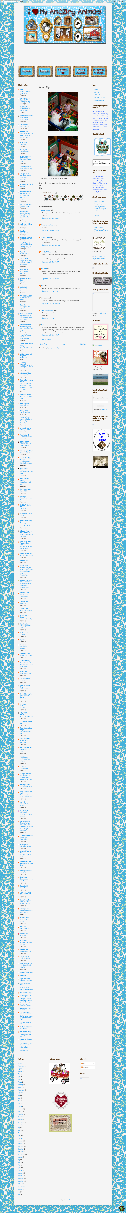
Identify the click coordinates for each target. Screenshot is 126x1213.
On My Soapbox (24, 254)
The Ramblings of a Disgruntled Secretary (26, 862)
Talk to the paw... (24, 593)
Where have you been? (26, 716)
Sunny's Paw (23, 877)
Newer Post (43, 344)
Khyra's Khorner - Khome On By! (25, 99)
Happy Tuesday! (24, 338)
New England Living (25, 1031)
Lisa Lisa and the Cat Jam (26, 722)
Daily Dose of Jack (25, 373)
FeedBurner (104, 409)
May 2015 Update (25, 453)
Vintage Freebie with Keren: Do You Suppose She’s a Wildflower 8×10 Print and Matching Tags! (26, 571)
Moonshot (23, 144)
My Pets (96, 92)
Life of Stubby (24, 956)
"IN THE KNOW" (24, 442)
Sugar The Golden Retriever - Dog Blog (26, 979)
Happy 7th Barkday (25, 673)
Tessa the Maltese (25, 1005)
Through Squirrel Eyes (26, 972)
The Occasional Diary (26, 554)
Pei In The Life (24, 270)
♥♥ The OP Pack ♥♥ (47, 252)
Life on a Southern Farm (25, 1023)
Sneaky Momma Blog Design (26, 729)
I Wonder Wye (24, 602)
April (19, 1077)
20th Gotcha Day (25, 412)
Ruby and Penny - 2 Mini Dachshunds (25, 532)
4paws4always (24, 844)
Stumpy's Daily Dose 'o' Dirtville (26, 381)
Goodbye (22, 635)
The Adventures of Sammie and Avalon (25, 325)
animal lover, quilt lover (26, 451)
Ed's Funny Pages (25, 654)
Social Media (23, 226)
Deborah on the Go (26, 747)
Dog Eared (23, 645)
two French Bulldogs (26, 224)
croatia (22, 895)
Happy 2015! (23, 491)
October (20, 1071)
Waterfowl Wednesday (26, 619)
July (19, 1095)
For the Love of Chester (24, 616)
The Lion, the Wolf (25, 206)
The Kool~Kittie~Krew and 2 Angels (26, 1027)
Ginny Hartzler (45, 210)
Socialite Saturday (25, 405)
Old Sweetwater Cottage (24, 479)
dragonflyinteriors (25, 900)
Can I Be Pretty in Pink (25, 506)
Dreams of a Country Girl (26, 521)
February (20, 1085)
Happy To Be (23, 640)
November (21, 1117)
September (21, 1066)
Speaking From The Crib (25, 1035)
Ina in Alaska (23, 975)
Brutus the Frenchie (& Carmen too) (26, 836)
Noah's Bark (23, 941)
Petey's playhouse (25, 785)
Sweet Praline (24, 410)
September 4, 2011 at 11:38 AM (51, 304)
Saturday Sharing (25, 102)
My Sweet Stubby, (25, 958)
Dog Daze (22, 704)
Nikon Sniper (23, 142)
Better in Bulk (24, 1047)
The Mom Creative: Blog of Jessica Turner (26, 988)
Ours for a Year (24, 624)
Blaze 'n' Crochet (25, 243)
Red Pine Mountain (25, 192)
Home (63, 344)
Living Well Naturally (26, 1044)
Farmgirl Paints (24, 259)
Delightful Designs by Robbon (26, 714)
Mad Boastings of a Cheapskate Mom (25, 822)
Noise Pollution (24, 357)
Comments (86, 1067)
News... (21, 865)
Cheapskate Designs (25, 870)
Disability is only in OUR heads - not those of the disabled (26, 664)
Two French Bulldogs (47, 310)
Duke (42, 286)
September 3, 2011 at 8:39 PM (51, 245)
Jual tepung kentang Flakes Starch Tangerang (25, 177)
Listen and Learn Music (25, 984)
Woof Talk (23, 767)
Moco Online (23, 927)
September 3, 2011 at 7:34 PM (50, 231)
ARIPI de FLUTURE (25, 893)
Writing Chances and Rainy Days (26, 355)
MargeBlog (23, 252)
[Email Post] (55, 193)
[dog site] (101, 311)
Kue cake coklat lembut (26, 555)
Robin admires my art (26, 846)
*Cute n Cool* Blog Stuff (25, 279)
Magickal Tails (24, 949)
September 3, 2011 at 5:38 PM (50, 218)
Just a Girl (23, 802)
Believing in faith (24, 909)
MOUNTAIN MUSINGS (26, 185)
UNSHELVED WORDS (26, 238)
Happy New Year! (24, 233)
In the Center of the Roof (26, 792)
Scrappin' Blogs (24, 174)
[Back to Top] (122, 1209)
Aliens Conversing (25, 928)
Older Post (83, 344)
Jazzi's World (23, 287)
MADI (21, 89)
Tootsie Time (23, 149)
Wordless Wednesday (26, 437)
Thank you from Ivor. (26, 126)
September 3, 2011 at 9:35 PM (50, 262)
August (20, 1063)
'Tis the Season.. (24, 151)
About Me (97, 95)
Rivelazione (23, 680)
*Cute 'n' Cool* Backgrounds (24, 811)
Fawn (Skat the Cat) (47, 325)
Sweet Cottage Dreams (24, 469)
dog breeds (102, 313)
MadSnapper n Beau (47, 225)
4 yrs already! (24, 769)
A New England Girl (25, 996)
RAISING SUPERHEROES (24, 757)
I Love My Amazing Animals (25, 336)
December (21, 1114)
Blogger (71, 1200)
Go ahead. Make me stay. (25, 852)
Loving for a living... (25, 661)
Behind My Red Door (26, 167)
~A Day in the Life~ (25, 774)
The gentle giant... (99, 204)
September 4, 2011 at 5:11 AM (50, 291)
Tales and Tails (24, 934)
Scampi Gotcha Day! (25, 951)
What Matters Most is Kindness (26, 1009)
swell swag (23, 496)
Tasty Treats (23, 603)
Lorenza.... (22, 515)
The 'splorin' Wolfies (25, 204)
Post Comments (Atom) (53, 348)
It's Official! (23, 935)
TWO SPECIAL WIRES (26, 296)
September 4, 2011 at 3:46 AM (50, 279)
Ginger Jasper (24, 125)
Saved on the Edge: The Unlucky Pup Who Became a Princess (26, 135)
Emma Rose (23, 231)
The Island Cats (24, 107)
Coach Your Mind (25, 739)
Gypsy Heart (23, 305)
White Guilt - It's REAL (26, 655)
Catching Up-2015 (25, 430)
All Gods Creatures (25, 428)
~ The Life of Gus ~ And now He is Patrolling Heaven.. (25, 585)
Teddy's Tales (23, 672)
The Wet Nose (24, 633)
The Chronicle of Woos (26, 116)
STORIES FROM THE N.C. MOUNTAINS (26, 157)
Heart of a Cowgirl (25, 489)
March (20, 1082)
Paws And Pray (24, 918)
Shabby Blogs (24, 566)
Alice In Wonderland (25, 1013)
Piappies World (24, 435)
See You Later (24, 689)
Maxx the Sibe (24, 561)
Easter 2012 (23, 839)
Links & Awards (99, 100)
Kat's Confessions (25, 678)
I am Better (23, 508)
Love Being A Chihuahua (23, 363)
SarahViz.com (24, 211)
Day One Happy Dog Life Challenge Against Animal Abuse (26, 317)
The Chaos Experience (26, 963)
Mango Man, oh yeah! (26, 786)
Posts (84, 1063)
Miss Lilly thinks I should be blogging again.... (100, 208)
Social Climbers (24, 403)
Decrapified (23, 872)
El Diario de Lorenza (26, 514)
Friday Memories (24, 888)
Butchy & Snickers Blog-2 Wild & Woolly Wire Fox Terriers (26, 1000)
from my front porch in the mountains (26, 581)
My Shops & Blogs (99, 97)
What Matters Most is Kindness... (26, 344)
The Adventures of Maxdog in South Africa (25, 543)
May (19, 1074)
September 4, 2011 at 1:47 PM (50, 318)
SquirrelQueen (45, 237)
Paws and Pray (98, 227)
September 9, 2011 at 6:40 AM (50, 335)
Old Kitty (44, 269)
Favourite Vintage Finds (25, 686)
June (19, 1098)
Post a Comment (46, 340)
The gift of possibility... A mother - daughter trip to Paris (26, 262)
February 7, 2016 (24, 375)
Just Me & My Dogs (26, 992)
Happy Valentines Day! (26, 168)
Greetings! (23, 699)
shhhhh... (97, 216)
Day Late (22, 186)
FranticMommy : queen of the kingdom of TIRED (26, 1017)
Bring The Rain (24, 1050)
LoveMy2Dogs (24, 609)
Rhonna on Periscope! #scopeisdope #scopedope (26, 421)
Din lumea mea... (24, 132)
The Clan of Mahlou (25, 394)
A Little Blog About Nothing (25, 458)
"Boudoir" (22, 282)
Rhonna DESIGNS (25, 417)
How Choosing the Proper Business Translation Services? (26, 777)
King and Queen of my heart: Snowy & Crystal (26, 695)
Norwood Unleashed (26, 314)
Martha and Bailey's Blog (26, 1040)
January (20, 1087)
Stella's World (24, 886)
